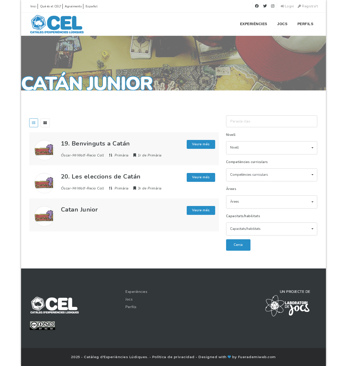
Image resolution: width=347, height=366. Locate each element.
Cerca (238, 245)
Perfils (305, 24)
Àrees (231, 189)
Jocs (282, 24)
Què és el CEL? (50, 6)
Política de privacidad (174, 357)
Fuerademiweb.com (257, 357)
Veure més (201, 144)
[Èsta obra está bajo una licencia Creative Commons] (42, 325)
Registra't (309, 6)
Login (289, 6)
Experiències (253, 24)
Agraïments (73, 6)
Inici (33, 6)
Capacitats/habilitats (243, 216)
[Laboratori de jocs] (287, 306)
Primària (122, 155)
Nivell (231, 135)
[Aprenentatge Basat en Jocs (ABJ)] (57, 24)
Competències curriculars (247, 162)
